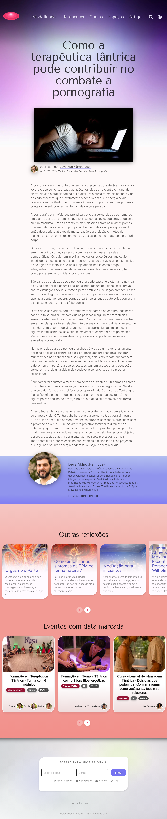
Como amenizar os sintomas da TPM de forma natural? (74, 566)
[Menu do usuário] (160, 20)
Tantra (61, 171)
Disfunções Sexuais (76, 171)
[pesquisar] (151, 20)
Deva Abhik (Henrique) (75, 166)
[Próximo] (87, 610)
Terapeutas (73, 17)
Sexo (91, 171)
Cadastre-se (86, 780)
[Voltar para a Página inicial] (11, 16)
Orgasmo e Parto (21, 570)
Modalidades (45, 17)
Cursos (96, 17)
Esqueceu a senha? (63, 780)
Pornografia (101, 171)
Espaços (116, 17)
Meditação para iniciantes (118, 568)
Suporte (103, 780)
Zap (116, 780)
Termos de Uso (99, 813)
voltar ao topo (85, 803)
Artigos (136, 17)
